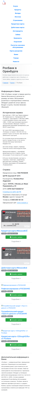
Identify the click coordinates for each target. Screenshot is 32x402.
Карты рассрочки (16, 51)
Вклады (18, 13)
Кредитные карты (17, 24)
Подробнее (15, 241)
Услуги (15, 6)
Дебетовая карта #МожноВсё (14, 268)
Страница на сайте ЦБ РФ (12, 192)
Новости (16, 61)
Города (16, 58)
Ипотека (18, 17)
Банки (16, 54)
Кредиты (17, 10)
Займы (17, 34)
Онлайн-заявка (16, 237)
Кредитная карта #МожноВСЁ (14, 231)
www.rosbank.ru (22, 203)
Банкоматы (18, 38)
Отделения (18, 42)
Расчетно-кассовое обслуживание (18, 46)
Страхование (17, 20)
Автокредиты (18, 31)
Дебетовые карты (17, 27)
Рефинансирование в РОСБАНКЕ (15, 289)
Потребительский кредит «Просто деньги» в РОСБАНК (14, 312)
